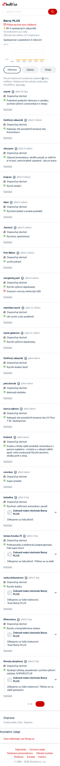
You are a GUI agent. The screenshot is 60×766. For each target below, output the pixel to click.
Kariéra (42, 757)
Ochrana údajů (37, 749)
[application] (24, 53)
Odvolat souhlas (44, 753)
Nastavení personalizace (20, 753)
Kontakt (31, 757)
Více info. (20, 85)
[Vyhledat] (52, 12)
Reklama (18, 757)
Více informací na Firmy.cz (18, 738)
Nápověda (20, 749)
